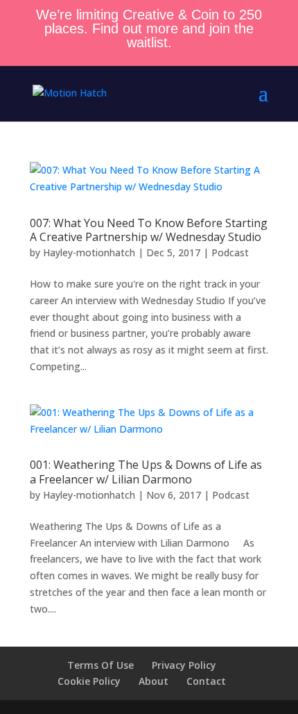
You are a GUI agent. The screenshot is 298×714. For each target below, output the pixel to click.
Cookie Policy (89, 681)
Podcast (230, 252)
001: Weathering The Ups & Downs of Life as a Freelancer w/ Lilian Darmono (146, 472)
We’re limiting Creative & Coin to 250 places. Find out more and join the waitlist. (149, 28)
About (153, 681)
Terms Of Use (100, 665)
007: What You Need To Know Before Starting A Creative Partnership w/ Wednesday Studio (149, 230)
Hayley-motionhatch (89, 252)
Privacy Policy (184, 665)
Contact (206, 681)
